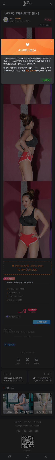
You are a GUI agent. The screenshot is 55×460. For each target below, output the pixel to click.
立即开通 (46, 80)
